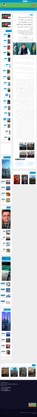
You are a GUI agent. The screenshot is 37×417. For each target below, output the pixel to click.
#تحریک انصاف (30, 38)
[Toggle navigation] (2, 9)
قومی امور (5, 34)
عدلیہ (4, 231)
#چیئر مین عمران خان (22, 38)
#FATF (25, 37)
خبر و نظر (7, 94)
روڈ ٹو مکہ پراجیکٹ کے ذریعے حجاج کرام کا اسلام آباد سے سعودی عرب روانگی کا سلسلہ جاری (20, 163)
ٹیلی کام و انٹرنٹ (3, 283)
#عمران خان (30, 40)
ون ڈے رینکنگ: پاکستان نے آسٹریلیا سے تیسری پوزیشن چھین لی (29, 163)
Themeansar (34, 413)
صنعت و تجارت (8, 171)
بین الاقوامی (3, 333)
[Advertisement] (5, 148)
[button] (3, 9)
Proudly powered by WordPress (24, 412)
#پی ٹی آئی (21, 37)
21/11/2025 (7, 176)
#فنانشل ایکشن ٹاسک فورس (22, 40)
